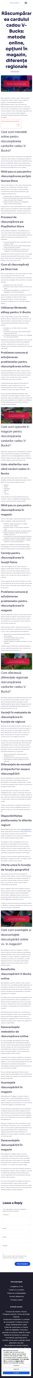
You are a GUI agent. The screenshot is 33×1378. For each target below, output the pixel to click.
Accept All (16, 1373)
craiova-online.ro (15, 3)
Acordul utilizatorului (16, 1296)
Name (5, 1228)
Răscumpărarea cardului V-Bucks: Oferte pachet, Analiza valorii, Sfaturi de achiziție (16, 1348)
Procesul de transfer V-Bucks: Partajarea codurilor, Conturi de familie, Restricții (16, 1314)
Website (5, 1245)
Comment (6, 1214)
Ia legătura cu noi (16, 1286)
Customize (16, 1365)
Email (5, 1237)
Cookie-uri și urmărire (16, 1290)
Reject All (16, 1369)
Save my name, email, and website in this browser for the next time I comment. (14, 1257)
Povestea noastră (16, 1300)
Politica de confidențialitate (16, 1293)
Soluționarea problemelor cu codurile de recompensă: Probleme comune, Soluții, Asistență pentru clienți (16, 1321)
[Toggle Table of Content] (17, 124)
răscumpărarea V (26, 829)
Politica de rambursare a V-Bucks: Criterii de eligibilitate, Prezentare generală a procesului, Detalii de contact (16, 1329)
